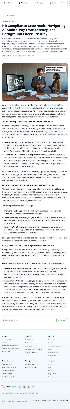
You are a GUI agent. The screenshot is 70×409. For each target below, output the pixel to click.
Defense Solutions (7, 374)
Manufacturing (53, 352)
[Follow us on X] (20, 387)
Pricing (39, 3)
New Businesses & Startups (33, 349)
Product (8, 3)
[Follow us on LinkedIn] (24, 387)
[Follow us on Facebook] (28, 387)
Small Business (29, 340)
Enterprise (28, 346)
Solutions (24, 3)
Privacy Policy (35, 400)
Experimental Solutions (9, 367)
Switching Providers (31, 352)
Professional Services (54, 346)
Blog (49, 367)
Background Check (31, 367)
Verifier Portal (6, 351)
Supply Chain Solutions (9, 377)
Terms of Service (46, 400)
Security (55, 400)
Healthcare (51, 340)
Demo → (63, 3)
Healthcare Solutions (8, 370)
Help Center (52, 374)
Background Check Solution (10, 345)
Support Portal (52, 377)
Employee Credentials (32, 364)
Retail (50, 349)
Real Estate (51, 343)
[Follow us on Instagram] (33, 387)
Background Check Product (10, 348)
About (54, 3)
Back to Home (11, 15)
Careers (50, 370)
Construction (52, 355)
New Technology (7, 364)
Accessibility (64, 400)
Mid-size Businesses (31, 343)
